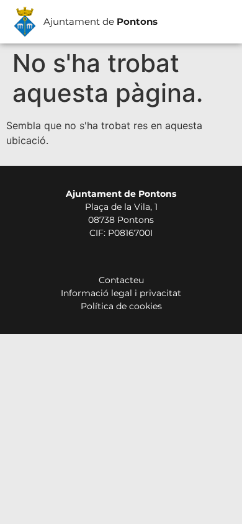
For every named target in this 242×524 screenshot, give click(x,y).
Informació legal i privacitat (121, 293)
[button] (216, 22)
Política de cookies (121, 306)
